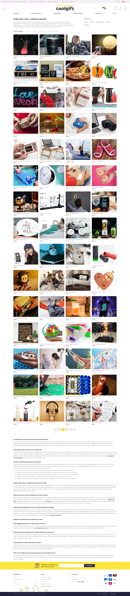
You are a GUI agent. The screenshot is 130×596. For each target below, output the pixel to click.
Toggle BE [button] (124, 1)
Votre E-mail (63, 565)
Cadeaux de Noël (100, 22)
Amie (86, 22)
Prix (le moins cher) (39, 31)
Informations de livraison (47, 577)
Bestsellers (98, 13)
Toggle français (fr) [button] (118, 1)
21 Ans (91, 22)
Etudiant (108, 22)
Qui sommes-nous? (18, 579)
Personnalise (57, 13)
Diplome (87, 25)
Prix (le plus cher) (52, 31)
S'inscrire (89, 565)
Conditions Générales (102, 594)
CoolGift (65, 8)
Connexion (74, 577)
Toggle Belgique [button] (78, 582)
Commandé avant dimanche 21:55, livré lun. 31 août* (15, 1)
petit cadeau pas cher (41, 528)
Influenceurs (16, 584)
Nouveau (28, 31)
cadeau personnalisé (55, 515)
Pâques (49, 501)
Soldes (115, 13)
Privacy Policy (113, 594)
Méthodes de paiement (46, 579)
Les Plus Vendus (18, 31)
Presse (15, 582)
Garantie (43, 582)
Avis (14, 577)
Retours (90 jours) (45, 584)
